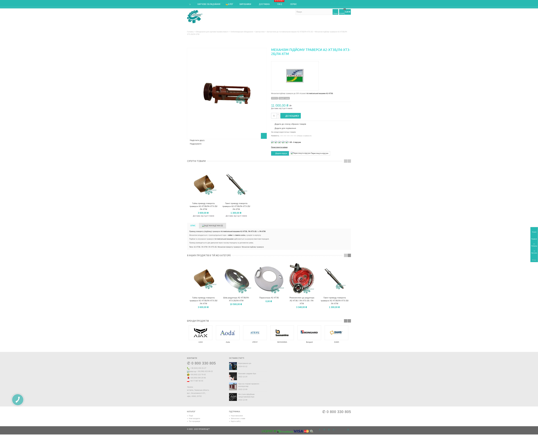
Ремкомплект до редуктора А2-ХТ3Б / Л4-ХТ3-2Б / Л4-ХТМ (301, 301)
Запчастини (260, 32)
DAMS (336, 342)
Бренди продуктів (198, 321)
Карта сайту (235, 421)
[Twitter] (324, 430)
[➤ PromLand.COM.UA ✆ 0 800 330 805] (194, 16)
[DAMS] (336, 332)
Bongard (309, 342)
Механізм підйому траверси (253, 247)
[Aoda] (228, 332)
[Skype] (348, 430)
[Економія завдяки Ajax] (233, 376)
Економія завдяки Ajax (247, 374)
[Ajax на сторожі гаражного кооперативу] (233, 386)
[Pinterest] (334, 430)
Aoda (228, 342)
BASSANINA (282, 342)
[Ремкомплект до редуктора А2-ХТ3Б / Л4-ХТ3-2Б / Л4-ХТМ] (302, 278)
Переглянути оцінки (279, 147)
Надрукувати (195, 144)
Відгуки (217, 225)
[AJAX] (201, 332)
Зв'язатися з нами (237, 419)
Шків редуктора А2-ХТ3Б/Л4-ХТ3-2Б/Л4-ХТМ (236, 299)
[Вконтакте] (343, 430)
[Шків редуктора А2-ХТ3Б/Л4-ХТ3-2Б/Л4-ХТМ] (236, 278)
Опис (193, 225)
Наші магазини (236, 416)
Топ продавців (193, 421)
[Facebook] (319, 430)
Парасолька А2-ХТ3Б (269, 298)
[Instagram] (338, 430)
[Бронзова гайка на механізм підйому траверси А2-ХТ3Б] (203, 184)
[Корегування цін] (233, 366)
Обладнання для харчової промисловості (212, 32)
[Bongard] (309, 332)
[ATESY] (255, 332)
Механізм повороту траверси (229, 247)
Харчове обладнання (208, 4)
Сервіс (293, 4)
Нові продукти (193, 419)
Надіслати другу (197, 140)
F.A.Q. (279, 2)
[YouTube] (329, 430)
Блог (230, 4)
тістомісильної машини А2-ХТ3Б (319, 93)
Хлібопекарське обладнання (242, 32)
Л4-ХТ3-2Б (252, 231)
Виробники (245, 4)
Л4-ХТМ (262, 231)
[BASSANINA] (282, 332)
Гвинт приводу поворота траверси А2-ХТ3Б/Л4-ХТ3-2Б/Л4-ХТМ (236, 206)
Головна (190, 32)
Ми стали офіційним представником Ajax (246, 395)
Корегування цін (244, 363)
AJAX (201, 342)
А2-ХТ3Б (197, 247)
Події (190, 416)
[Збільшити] (264, 136)
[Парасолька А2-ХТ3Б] (269, 278)
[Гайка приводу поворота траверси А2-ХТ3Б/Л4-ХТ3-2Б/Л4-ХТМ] (203, 278)
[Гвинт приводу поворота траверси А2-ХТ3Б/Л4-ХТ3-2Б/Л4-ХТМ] (335, 278)
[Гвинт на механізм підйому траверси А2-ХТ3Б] (236, 184)
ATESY (255, 342)
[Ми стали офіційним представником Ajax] (233, 397)
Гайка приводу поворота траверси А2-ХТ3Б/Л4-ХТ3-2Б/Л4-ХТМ (203, 206)
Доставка (264, 4)
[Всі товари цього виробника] (311, 75)
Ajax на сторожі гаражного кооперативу (248, 385)
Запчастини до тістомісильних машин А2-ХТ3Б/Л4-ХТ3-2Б (290, 32)
